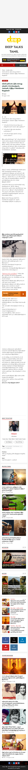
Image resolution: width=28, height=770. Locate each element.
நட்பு (21, 446)
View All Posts (19, 442)
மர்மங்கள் (5, 583)
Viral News (13, 599)
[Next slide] (25, 547)
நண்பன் (3, 448)
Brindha (5, 566)
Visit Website (9, 442)
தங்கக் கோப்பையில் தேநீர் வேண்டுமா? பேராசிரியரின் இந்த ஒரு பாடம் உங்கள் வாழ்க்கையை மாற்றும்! (11, 539)
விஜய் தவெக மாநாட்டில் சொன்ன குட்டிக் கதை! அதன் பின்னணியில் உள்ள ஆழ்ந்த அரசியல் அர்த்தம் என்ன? (6, 602)
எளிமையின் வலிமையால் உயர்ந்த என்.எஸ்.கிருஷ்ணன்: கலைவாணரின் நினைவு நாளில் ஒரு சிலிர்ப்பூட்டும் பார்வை (6, 629)
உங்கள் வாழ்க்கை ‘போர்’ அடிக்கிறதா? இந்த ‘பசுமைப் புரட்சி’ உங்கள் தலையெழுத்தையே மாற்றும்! (12, 514)
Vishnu (4, 492)
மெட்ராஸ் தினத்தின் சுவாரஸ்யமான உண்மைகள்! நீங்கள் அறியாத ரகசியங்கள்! (6, 611)
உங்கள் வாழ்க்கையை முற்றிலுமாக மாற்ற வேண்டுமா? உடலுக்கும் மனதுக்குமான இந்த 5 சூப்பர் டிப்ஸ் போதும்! (13, 488)
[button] (2, 65)
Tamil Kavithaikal (9, 446)
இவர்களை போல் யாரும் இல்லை (10, 273)
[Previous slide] (23, 547)
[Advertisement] (14, 14)
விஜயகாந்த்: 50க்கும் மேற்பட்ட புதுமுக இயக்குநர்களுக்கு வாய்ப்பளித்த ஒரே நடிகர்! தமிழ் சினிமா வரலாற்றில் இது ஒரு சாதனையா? (13, 728)
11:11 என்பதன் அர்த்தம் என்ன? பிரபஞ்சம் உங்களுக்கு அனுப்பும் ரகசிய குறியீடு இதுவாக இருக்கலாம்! (6, 620)
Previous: (13, 453)
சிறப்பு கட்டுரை (6, 483)
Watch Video (23, 65)
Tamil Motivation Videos (9, 562)
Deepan (4, 94)
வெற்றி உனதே (5, 80)
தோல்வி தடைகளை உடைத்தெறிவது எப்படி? (13, 565)
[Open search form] (13, 65)
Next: (9, 459)
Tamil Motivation (16, 446)
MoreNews (10, 768)
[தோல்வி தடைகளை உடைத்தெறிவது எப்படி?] (14, 559)
